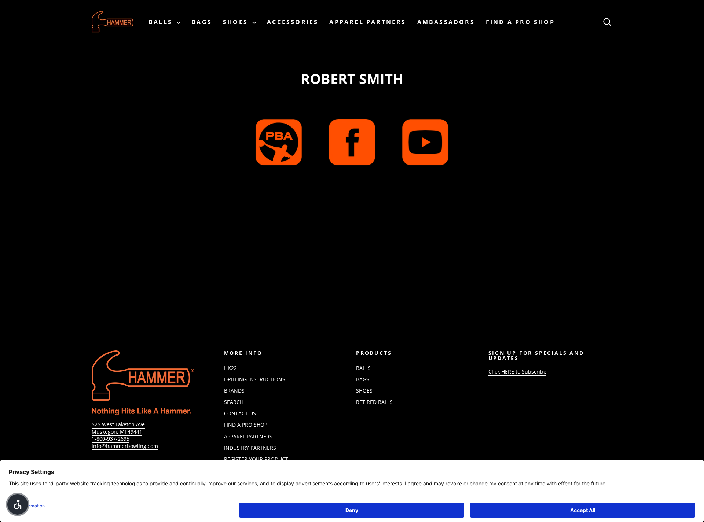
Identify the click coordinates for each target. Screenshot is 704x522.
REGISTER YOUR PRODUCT (256, 459)
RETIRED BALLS (374, 401)
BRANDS (234, 390)
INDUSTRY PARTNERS (250, 447)
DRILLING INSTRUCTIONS (254, 379)
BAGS (201, 22)
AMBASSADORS (446, 22)
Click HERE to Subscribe (517, 371)
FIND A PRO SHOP (520, 22)
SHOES (236, 22)
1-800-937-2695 (110, 438)
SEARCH (233, 401)
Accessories (292, 22)
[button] (17, 504)
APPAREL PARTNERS (367, 22)
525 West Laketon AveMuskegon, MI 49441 (118, 428)
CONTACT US (240, 413)
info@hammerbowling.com (125, 445)
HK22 (230, 367)
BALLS (161, 22)
